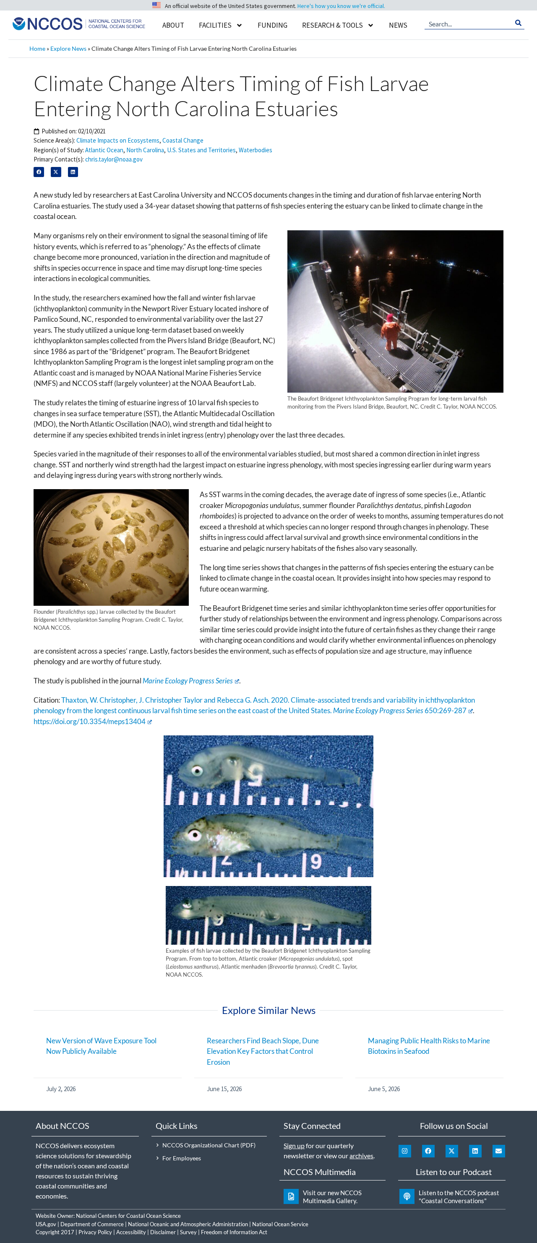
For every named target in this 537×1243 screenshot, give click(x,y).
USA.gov (46, 1224)
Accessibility (131, 1232)
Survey (188, 1232)
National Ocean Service (280, 1224)
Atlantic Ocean (104, 150)
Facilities (215, 25)
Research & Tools (332, 25)
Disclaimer (163, 1232)
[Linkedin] (475, 1151)
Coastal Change (182, 140)
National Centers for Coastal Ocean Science (128, 1215)
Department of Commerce (92, 1224)
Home (37, 48)
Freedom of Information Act (234, 1232)
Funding (272, 25)
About (173, 25)
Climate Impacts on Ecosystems (117, 140)
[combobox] (468, 23)
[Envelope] (499, 1151)
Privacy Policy (95, 1232)
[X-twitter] (452, 1151)
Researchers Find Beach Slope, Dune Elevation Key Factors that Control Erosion (263, 1051)
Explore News (68, 48)
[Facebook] (428, 1151)
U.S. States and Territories (201, 150)
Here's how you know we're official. (341, 6)
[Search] (518, 23)
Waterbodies (255, 150)
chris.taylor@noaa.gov (114, 159)
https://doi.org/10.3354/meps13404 (90, 721)
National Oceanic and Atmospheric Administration (188, 1224)
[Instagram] (405, 1151)
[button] (39, 172)
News (398, 25)
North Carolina (145, 150)
